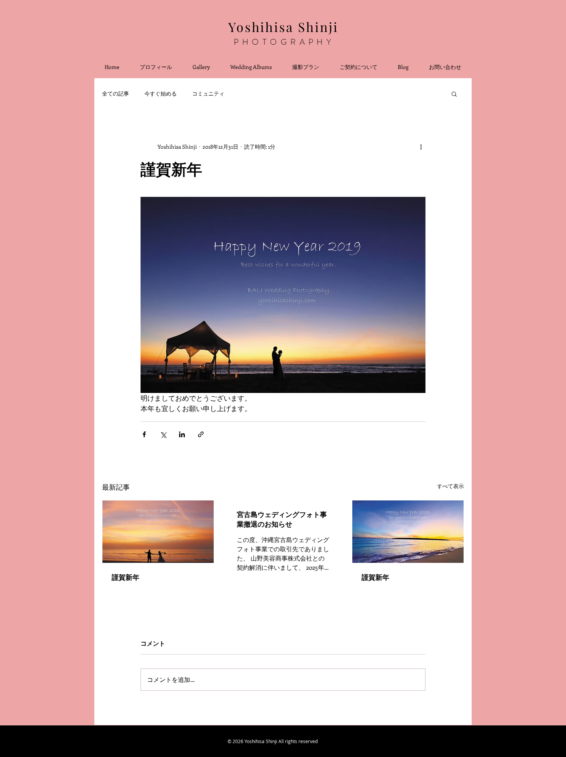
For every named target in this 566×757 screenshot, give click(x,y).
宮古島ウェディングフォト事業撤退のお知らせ (282, 519)
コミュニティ (208, 93)
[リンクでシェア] (200, 434)
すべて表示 (450, 486)
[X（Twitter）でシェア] (163, 434)
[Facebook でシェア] (144, 434)
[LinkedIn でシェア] (182, 434)
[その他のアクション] (420, 146)
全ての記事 (115, 93)
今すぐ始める (160, 93)
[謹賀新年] (158, 531)
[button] (454, 94)
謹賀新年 (125, 577)
